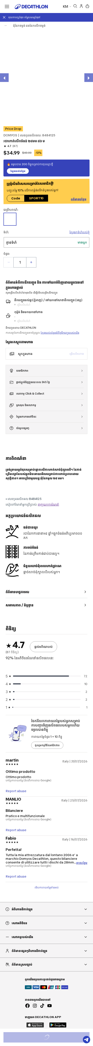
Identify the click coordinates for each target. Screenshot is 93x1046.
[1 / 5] (46, 77)
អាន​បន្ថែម (81, 862)
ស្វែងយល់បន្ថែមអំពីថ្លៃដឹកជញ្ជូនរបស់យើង (60, 332)
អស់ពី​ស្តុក (51, 1037)
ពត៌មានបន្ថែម (78, 199)
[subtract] (8, 262)
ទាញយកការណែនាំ (48, 504)
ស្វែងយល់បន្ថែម (17, 171)
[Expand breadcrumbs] (6, 26)
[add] (31, 262)
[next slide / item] (88, 77)
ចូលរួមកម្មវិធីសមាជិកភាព (47, 745)
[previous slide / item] (4, 77)
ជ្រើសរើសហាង (76, 353)
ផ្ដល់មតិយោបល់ (43, 646)
